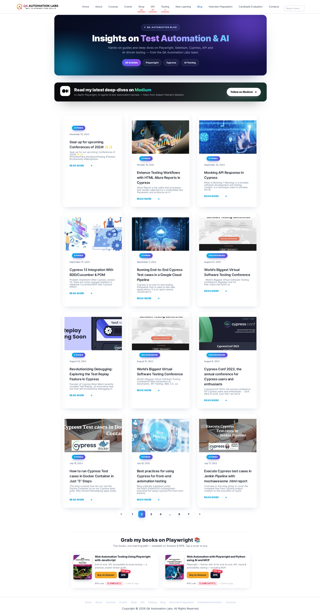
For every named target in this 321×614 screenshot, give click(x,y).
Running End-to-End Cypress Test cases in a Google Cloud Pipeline (160, 275)
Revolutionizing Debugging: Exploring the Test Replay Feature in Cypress (91, 374)
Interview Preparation (220, 6)
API (153, 6)
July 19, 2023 (76, 463)
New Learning (183, 6)
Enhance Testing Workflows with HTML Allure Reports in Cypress (158, 178)
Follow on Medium (244, 91)
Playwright (152, 62)
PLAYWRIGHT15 (114, 583)
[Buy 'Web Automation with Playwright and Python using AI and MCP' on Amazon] (174, 570)
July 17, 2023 (210, 463)
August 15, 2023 (145, 361)
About (98, 6)
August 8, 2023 (211, 361)
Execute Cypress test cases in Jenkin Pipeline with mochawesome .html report (227, 476)
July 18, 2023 (143, 463)
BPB (123, 575)
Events (128, 6)
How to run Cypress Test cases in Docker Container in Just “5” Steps (92, 476)
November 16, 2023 (79, 134)
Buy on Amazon (105, 575)
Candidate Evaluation (250, 6)
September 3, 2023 (146, 262)
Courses (113, 6)
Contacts (274, 6)
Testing (165, 6)
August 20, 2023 (78, 361)
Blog (199, 6)
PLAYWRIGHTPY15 (207, 583)
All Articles (131, 62)
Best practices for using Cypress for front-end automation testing (155, 476)
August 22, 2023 (212, 262)
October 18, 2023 (145, 164)
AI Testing (190, 62)
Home (85, 6)
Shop (141, 6)
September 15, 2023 (80, 262)
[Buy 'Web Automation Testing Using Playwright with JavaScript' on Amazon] (82, 570)
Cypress (171, 62)
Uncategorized (217, 255)
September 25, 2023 (214, 164)
